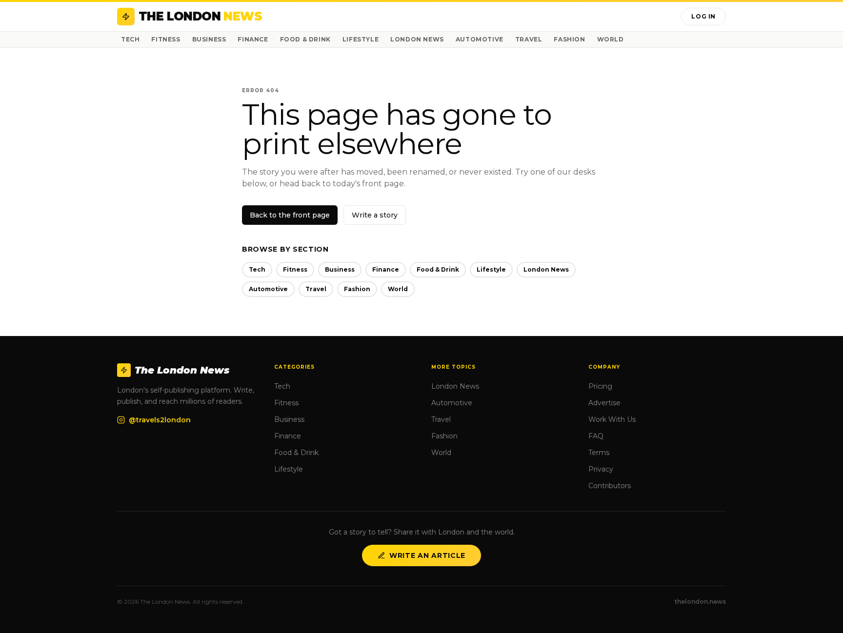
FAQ (595, 436)
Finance (253, 39)
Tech (130, 39)
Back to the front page (290, 215)
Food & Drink (305, 39)
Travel (528, 39)
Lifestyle (360, 39)
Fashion (569, 39)
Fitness (165, 39)
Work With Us (612, 419)
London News (417, 39)
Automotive (479, 39)
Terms (598, 452)
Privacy (600, 469)
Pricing (600, 386)
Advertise (604, 402)
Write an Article (427, 555)
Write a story (375, 215)
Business (209, 39)
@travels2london (160, 419)
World (610, 39)
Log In (703, 16)
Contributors (609, 485)
